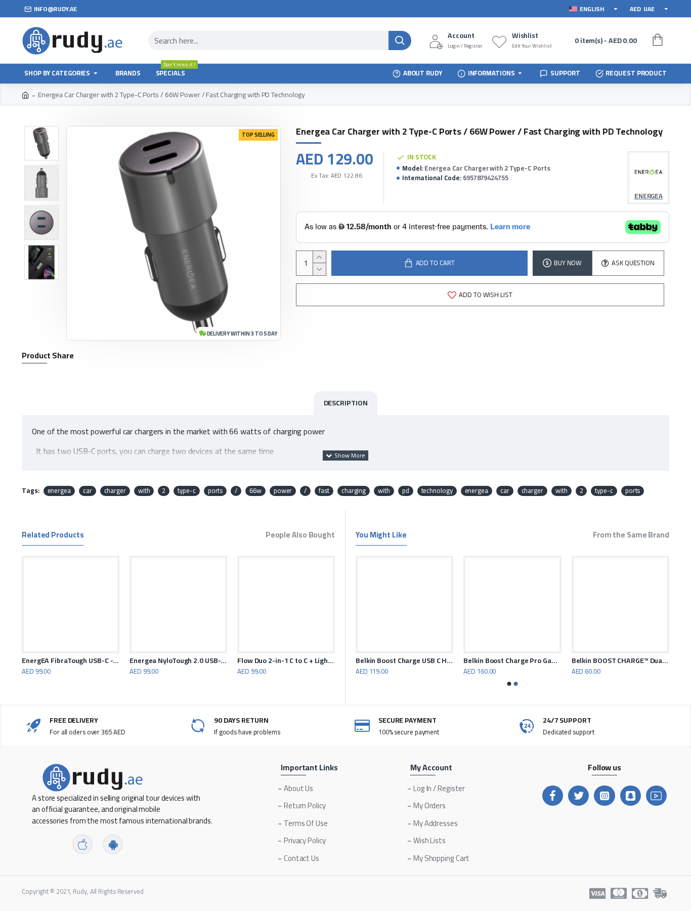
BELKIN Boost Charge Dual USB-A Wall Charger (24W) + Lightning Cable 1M (425, 660)
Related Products (52, 536)
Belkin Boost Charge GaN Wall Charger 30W (534, 660)
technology (437, 491)
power (283, 491)
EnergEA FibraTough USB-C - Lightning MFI (70, 660)
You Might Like (381, 536)
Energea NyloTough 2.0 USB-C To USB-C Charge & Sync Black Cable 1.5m (178, 660)
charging (353, 491)
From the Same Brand (631, 536)
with (144, 491)
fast (324, 491)
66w (255, 491)
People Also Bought (300, 536)
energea (59, 491)
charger (115, 491)
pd (405, 491)
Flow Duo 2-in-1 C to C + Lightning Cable (286, 660)
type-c (186, 491)
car (87, 491)
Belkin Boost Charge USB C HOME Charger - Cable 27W (641, 660)
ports (215, 491)
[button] (509, 684)
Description (346, 402)
